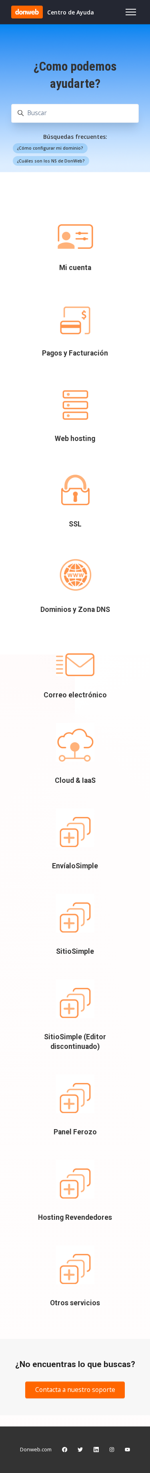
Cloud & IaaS (75, 780)
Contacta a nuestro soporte (75, 1389)
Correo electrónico (75, 695)
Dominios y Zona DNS (75, 609)
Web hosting (75, 439)
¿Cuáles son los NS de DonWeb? (51, 161)
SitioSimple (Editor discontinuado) (75, 1041)
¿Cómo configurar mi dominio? (50, 148)
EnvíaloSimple (75, 866)
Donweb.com (36, 1449)
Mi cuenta (75, 268)
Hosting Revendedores (75, 1217)
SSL (75, 524)
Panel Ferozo (75, 1132)
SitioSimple (75, 951)
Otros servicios (75, 1303)
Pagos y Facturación (75, 353)
